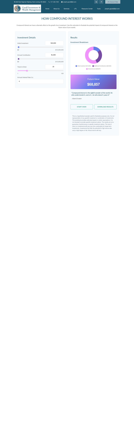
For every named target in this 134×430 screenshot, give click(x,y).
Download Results (105, 107)
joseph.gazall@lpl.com (69, 2)
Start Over (81, 107)
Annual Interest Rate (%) (25, 77)
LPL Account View (113, 2)
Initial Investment (22, 43)
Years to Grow (22, 67)
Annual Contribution (23, 55)
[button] (47, 8)
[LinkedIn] (96, 2)
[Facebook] (101, 2)
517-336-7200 (55, 2)
